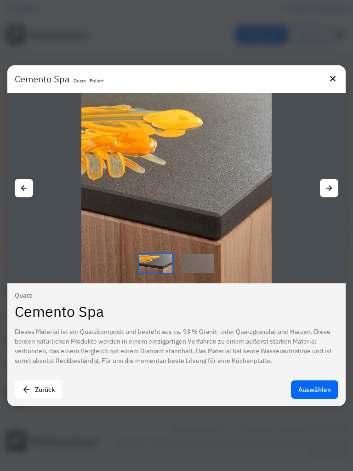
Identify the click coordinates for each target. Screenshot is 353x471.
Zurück (45, 389)
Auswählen (314, 389)
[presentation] (176, 235)
